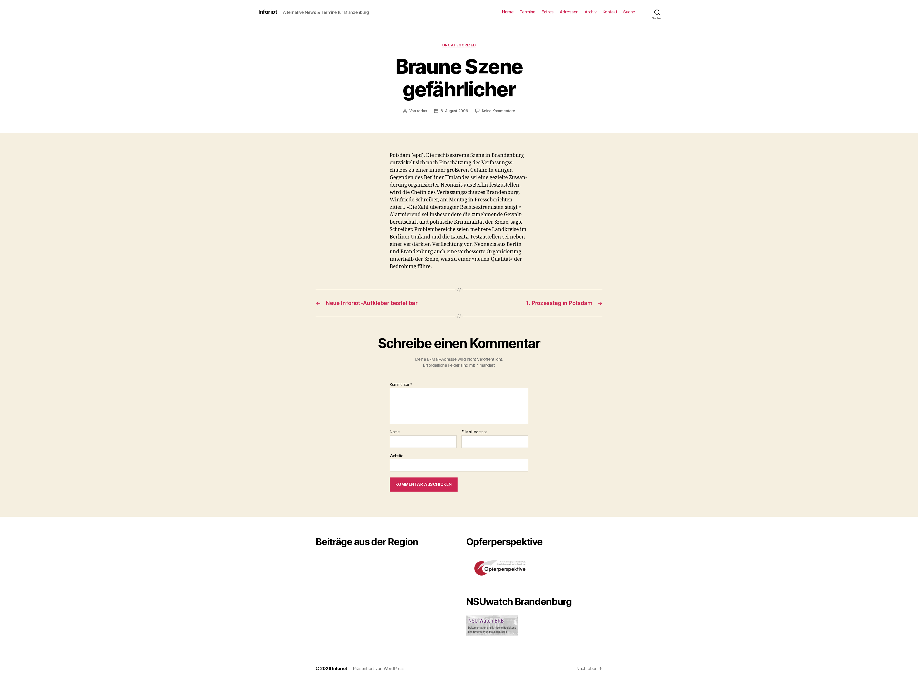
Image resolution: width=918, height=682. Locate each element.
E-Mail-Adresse (474, 432)
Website (396, 455)
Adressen (569, 11)
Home (508, 11)
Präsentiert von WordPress (378, 668)
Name (395, 432)
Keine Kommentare (498, 110)
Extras (547, 11)
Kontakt (610, 11)
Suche (629, 11)
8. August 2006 (454, 110)
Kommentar (401, 385)
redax (422, 110)
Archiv (591, 11)
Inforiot (267, 12)
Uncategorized (459, 45)
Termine (527, 11)
